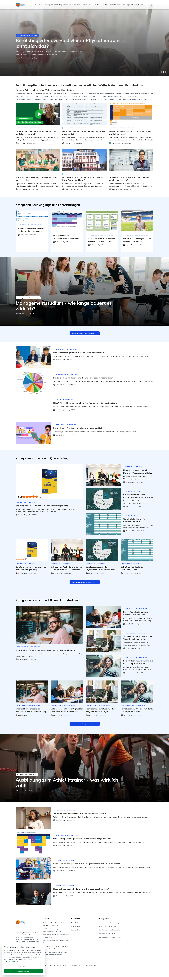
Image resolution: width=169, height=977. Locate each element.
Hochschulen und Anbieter (111, 5)
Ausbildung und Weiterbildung (52, 5)
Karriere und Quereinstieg (71, 5)
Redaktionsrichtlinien (78, 965)
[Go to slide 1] (161, 72)
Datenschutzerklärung (11, 961)
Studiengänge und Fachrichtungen (132, 5)
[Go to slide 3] (165, 72)
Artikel (46, 919)
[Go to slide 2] (163, 72)
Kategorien (104, 919)
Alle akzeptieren (23, 971)
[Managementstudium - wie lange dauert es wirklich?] (84, 291)
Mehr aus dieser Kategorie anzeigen (83, 333)
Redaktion (75, 919)
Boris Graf (19, 58)
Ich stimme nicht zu (23, 966)
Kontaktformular (53, 965)
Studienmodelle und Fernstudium (91, 5)
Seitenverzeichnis (91, 965)
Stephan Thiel (20, 314)
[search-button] (146, 5)
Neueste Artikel (37, 5)
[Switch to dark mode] (151, 4)
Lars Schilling (75, 926)
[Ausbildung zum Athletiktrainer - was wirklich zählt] (84, 768)
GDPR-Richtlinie (64, 965)
